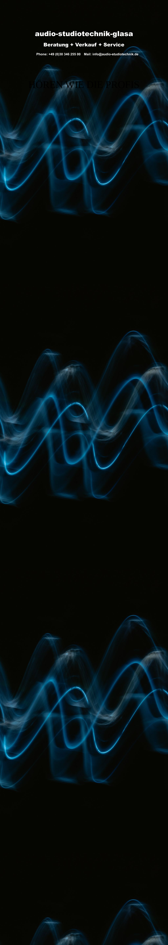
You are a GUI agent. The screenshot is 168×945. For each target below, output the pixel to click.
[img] (84, 41)
